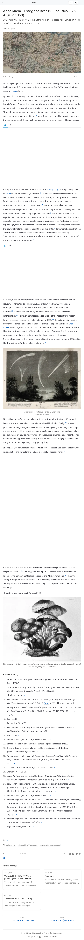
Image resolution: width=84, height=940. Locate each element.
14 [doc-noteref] (69, 334)
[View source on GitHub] (4, 858)
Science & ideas (23, 845)
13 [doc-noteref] (53, 319)
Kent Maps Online (35, 933)
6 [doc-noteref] (63, 209)
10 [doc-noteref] (72, 303)
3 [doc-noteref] (36, 115)
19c (7, 840)
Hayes (14, 91)
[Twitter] (70, 854)
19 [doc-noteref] (22, 571)
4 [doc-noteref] (40, 193)
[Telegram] (76, 854)
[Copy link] (80, 854)
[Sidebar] (2, 3)
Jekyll (54, 936)
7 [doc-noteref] (50, 213)
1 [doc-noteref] (59, 100)
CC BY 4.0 (23, 854)
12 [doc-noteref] (17, 315)
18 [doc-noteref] (64, 451)
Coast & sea (33, 845)
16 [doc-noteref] (66, 423)
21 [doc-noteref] (13, 587)
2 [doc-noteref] (77, 108)
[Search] (81, 3)
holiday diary (52, 189)
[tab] (5, 125)
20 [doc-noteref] (65, 575)
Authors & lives (10, 845)
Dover (8, 193)
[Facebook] (73, 854)
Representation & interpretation (50, 845)
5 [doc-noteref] (42, 204)
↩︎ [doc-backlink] (20, 683)
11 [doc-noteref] (12, 311)
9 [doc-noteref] (33, 240)
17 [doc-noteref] (68, 427)
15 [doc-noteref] (45, 342)
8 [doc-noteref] (54, 228)
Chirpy (38, 936)
